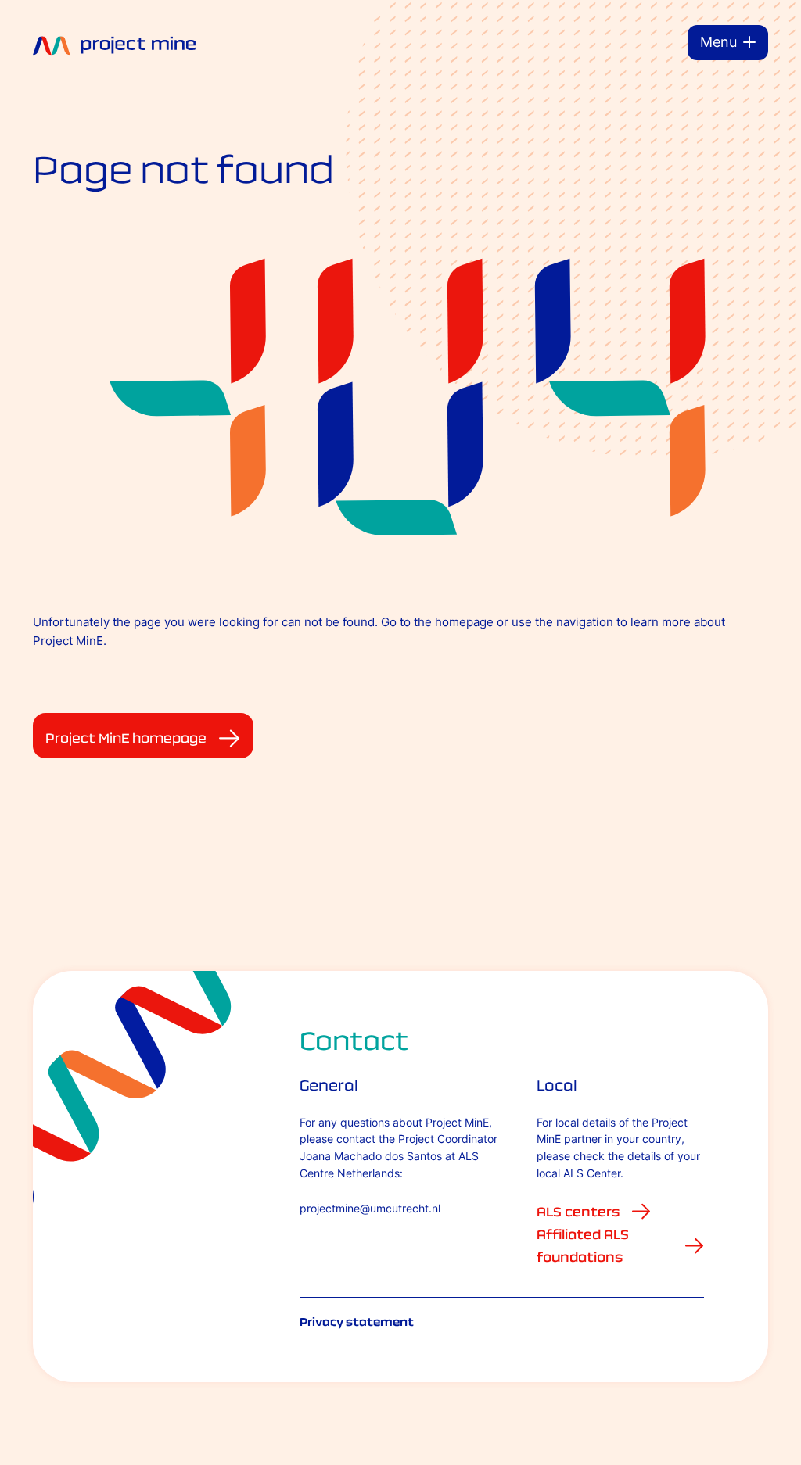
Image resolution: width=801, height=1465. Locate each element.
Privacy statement (357, 1322)
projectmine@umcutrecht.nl (370, 1208)
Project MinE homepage (126, 738)
